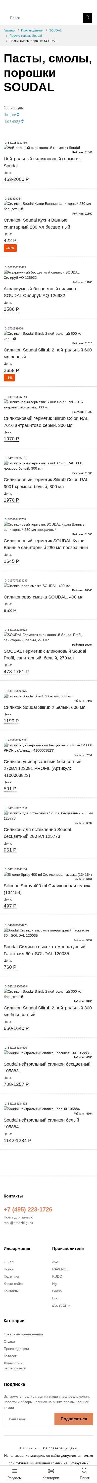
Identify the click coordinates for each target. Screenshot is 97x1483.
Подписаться (74, 1419)
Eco (55, 1298)
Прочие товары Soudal (25, 35)
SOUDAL (55, 30)
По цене (10, 114)
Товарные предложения (23, 1334)
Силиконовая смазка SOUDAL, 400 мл (44, 596)
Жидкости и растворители (15, 1365)
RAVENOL (60, 1269)
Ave (55, 1262)
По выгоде (13, 121)
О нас (8, 1262)
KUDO (57, 1276)
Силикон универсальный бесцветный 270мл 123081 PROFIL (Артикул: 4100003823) (42, 768)
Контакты (11, 1291)
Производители (32, 30)
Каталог (10, 1356)
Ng (54, 1284)
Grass (57, 1291)
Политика (11, 1276)
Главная (9, 30)
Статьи (9, 1341)
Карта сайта (13, 1284)
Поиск (8, 1269)
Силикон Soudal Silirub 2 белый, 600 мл (45, 707)
